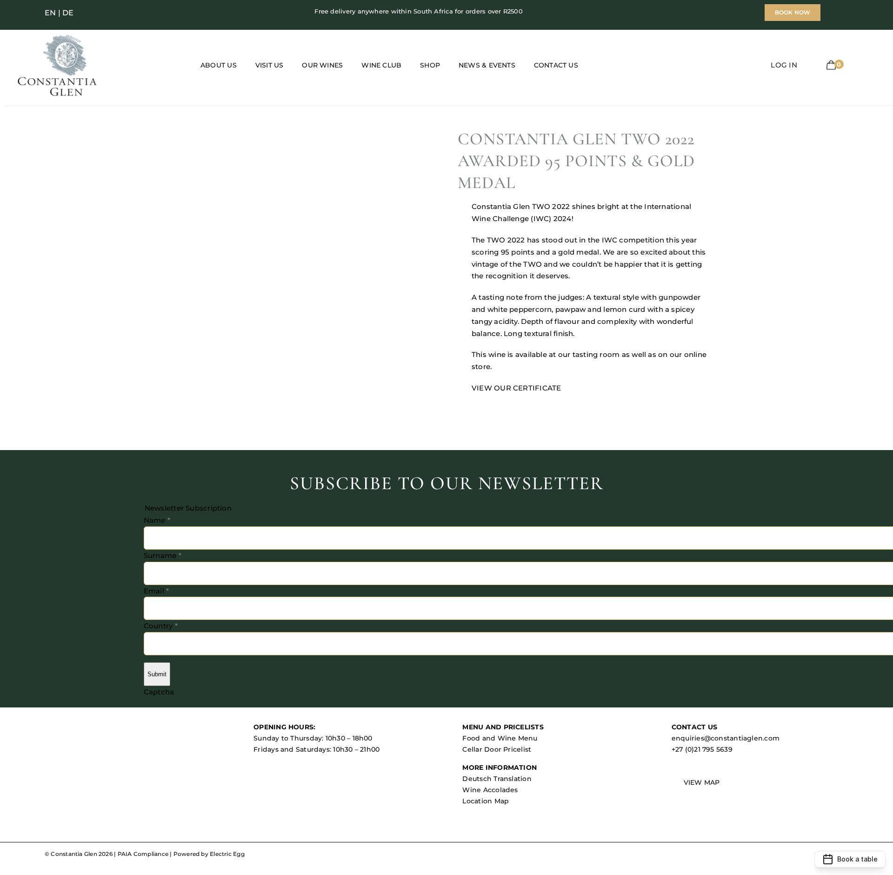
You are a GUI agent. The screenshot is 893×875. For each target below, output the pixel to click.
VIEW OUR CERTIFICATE (516, 388)
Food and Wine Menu (499, 738)
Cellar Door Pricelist (496, 749)
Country (161, 625)
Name (157, 520)
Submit (157, 674)
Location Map (485, 801)
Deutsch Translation (496, 778)
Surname (162, 555)
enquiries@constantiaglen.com (726, 738)
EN (50, 12)
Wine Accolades (490, 790)
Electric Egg (227, 853)
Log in (784, 65)
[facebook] (103, 12)
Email (156, 590)
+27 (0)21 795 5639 (702, 749)
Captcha (159, 691)
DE (67, 12)
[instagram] (118, 12)
